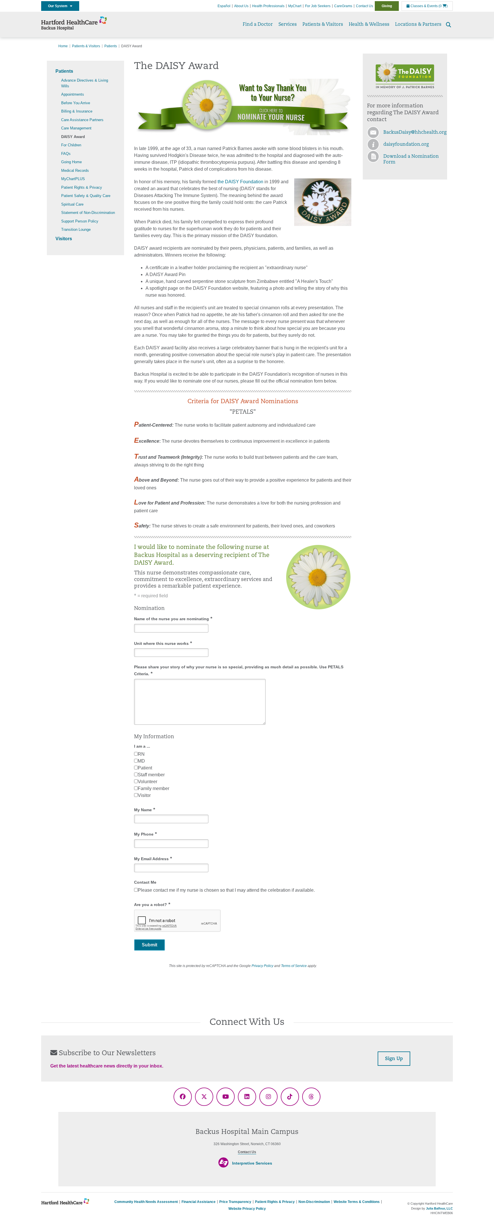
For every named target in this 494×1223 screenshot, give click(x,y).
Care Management (76, 128)
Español (224, 6)
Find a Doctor (258, 24)
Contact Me (145, 882)
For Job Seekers (317, 6)
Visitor (144, 795)
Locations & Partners (418, 24)
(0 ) (443, 6)
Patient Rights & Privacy (81, 187)
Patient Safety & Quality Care (85, 196)
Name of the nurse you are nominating (173, 618)
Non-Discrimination (314, 1202)
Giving (387, 6)
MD (141, 761)
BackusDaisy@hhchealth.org (415, 132)
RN (141, 754)
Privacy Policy (262, 966)
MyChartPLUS (73, 179)
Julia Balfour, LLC (439, 1208)
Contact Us (364, 6)
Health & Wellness (369, 24)
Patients (110, 46)
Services (287, 24)
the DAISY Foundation (240, 181)
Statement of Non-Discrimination (88, 212)
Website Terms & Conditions (357, 1202)
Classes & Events (424, 6)
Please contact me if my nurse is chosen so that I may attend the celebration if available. (226, 890)
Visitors (63, 238)
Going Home (71, 162)
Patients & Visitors (322, 24)
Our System (59, 6)
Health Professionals (268, 6)
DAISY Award (73, 137)
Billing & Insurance (76, 111)
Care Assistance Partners (82, 120)
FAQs (66, 153)
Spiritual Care (72, 204)
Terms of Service (294, 966)
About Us (241, 6)
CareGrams (343, 6)
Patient (145, 767)
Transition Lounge (76, 229)
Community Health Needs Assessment (146, 1202)
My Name (144, 809)
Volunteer (147, 781)
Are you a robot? (152, 904)
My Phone (145, 834)
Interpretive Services (252, 1163)
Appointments (72, 94)
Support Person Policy (79, 221)
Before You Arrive (75, 103)
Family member (153, 788)
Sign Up (394, 1059)
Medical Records (75, 170)
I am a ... (142, 746)
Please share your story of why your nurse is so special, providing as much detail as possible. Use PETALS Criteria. (238, 670)
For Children (71, 145)
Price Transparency (235, 1202)
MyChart (294, 6)
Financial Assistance (199, 1202)
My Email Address (153, 858)
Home (63, 46)
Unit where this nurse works (163, 643)
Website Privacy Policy (247, 1209)
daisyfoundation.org (406, 144)
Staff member (151, 774)
